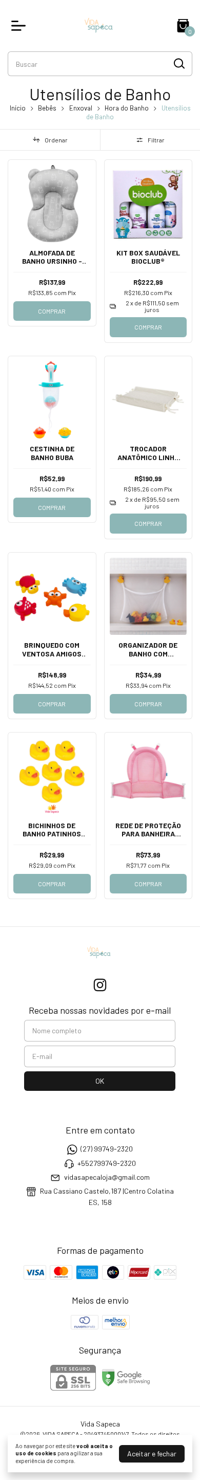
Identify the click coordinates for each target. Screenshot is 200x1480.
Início (18, 108)
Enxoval (80, 108)
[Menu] (20, 26)
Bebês (47, 108)
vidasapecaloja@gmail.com (107, 1177)
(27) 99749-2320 (107, 1149)
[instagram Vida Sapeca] (100, 985)
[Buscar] (178, 63)
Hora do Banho (127, 108)
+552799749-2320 (106, 1163)
